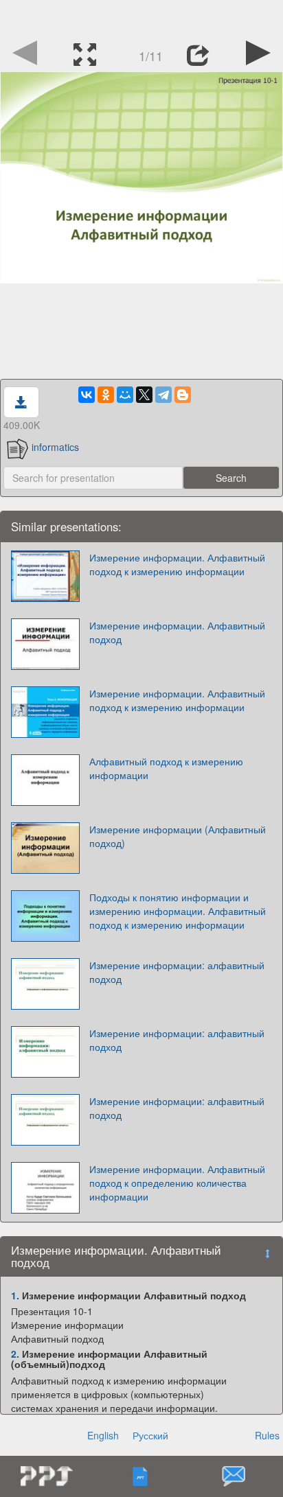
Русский (150, 1435)
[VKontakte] (86, 394)
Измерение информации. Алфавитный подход (177, 632)
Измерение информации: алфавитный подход (176, 972)
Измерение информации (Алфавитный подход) (177, 836)
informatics (55, 447)
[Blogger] (182, 394)
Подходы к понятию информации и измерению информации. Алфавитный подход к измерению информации (177, 910)
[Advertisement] (141, 17)
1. (15, 1295)
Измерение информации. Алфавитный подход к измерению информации (177, 564)
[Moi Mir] (125, 394)
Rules (267, 1435)
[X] (144, 394)
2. (15, 1353)
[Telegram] (163, 394)
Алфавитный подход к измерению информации (166, 768)
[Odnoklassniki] (106, 394)
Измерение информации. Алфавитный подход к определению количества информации (177, 1182)
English (103, 1435)
